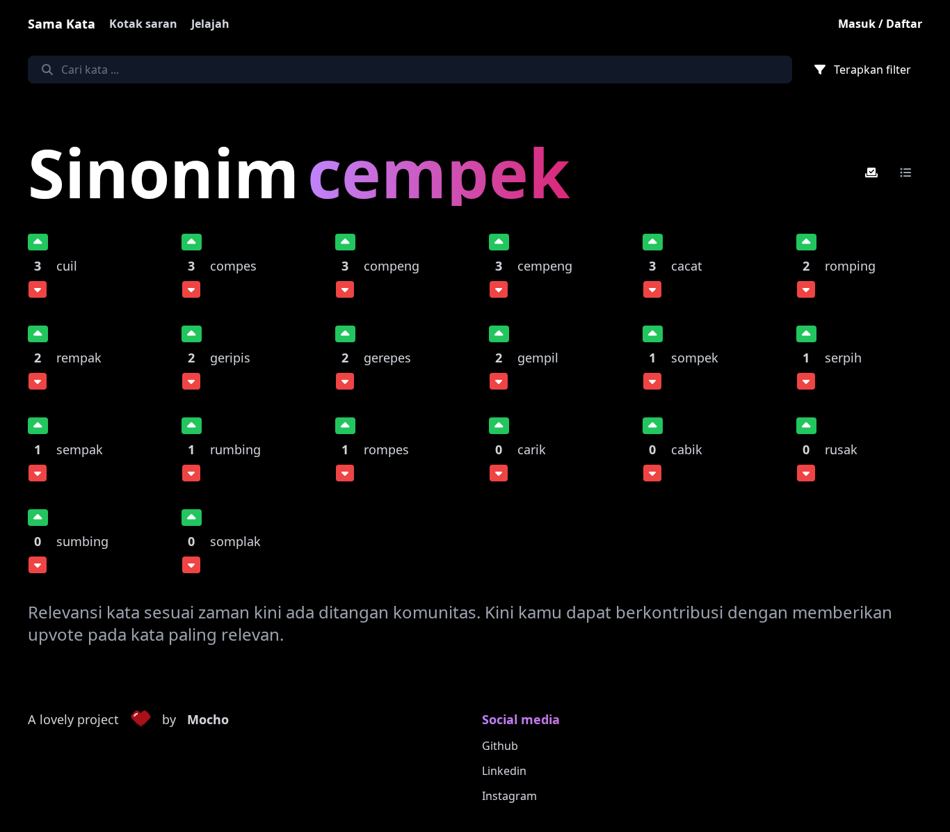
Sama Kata (61, 23)
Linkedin (504, 770)
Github (500, 745)
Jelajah (210, 23)
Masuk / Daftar (880, 23)
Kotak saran (143, 23)
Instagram (509, 795)
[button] (140, 720)
